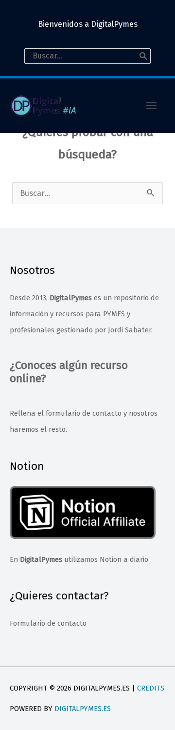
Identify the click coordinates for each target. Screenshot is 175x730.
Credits (150, 688)
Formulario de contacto (48, 623)
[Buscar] (143, 56)
